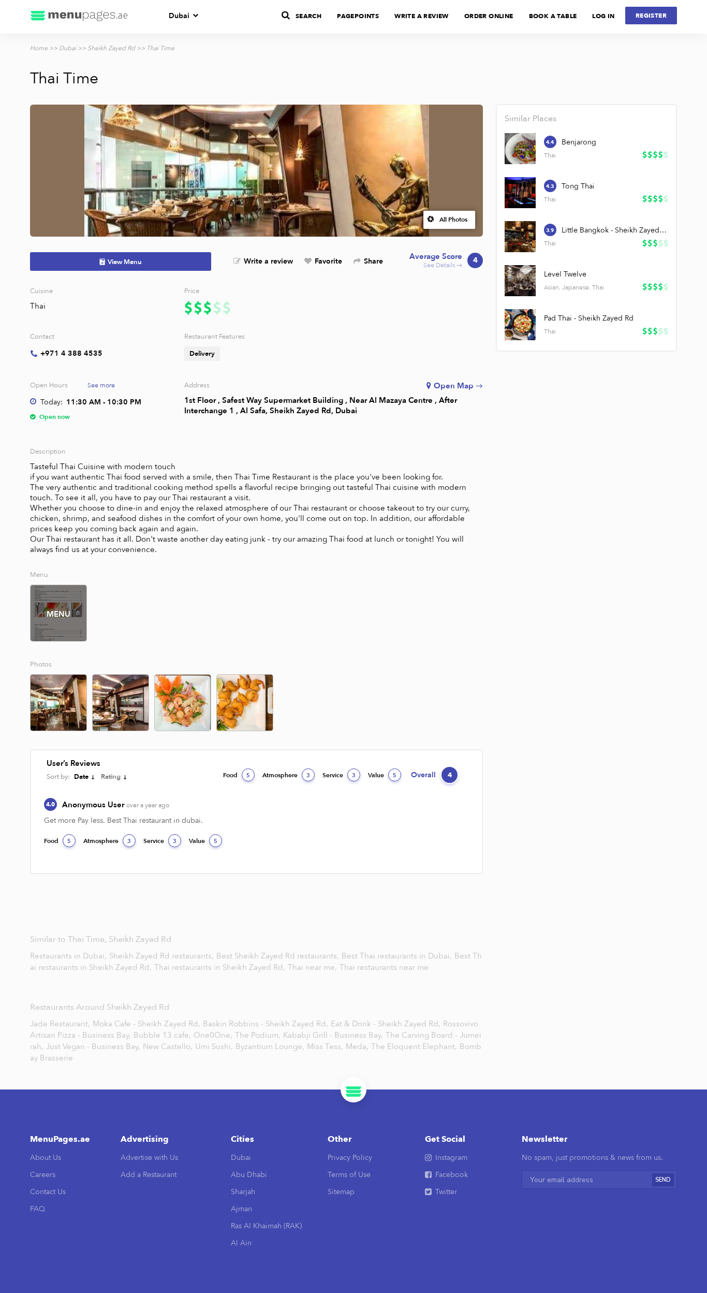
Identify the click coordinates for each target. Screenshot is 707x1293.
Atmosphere (286, 775)
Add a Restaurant (148, 1175)
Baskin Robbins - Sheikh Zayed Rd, (265, 1024)
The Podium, (258, 1035)
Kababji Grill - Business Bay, (333, 1035)
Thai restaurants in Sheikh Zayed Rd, (220, 967)
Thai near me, (313, 967)
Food (236, 775)
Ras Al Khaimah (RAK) (266, 1226)
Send (663, 1180)
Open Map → (458, 386)
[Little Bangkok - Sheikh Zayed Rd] (520, 236)
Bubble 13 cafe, (162, 1035)
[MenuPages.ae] (79, 17)
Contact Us (48, 1192)
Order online (488, 16)
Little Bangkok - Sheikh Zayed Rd (614, 230)
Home (39, 48)
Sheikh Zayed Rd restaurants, (162, 956)
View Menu (125, 262)
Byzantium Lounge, (269, 1046)
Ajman (241, 1209)
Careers (42, 1175)
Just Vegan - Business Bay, (93, 1046)
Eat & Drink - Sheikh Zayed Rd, (385, 1024)
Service (339, 775)
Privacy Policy (350, 1158)
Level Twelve (565, 274)
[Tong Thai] (520, 192)
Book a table (553, 16)
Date (81, 776)
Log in (603, 16)
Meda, (357, 1046)
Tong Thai (578, 186)
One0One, (213, 1035)
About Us (45, 1158)
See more (101, 385)
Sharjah (243, 1192)
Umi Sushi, (214, 1046)
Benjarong (579, 142)
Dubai (179, 16)
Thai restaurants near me (384, 967)
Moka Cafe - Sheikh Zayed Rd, (146, 1024)
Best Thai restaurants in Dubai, (398, 956)
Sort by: (58, 776)
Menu (58, 614)
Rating (111, 776)
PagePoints (358, 16)
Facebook (451, 1175)
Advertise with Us (149, 1158)
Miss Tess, (325, 1046)
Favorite (328, 261)
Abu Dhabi (249, 1175)
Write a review (268, 261)
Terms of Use (349, 1175)
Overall (431, 775)
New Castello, (168, 1046)
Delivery (202, 353)
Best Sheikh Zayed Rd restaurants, (278, 956)
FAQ (37, 1209)
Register (651, 15)
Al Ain (241, 1243)
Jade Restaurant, (60, 1024)
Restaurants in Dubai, (69, 956)
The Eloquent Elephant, (414, 1046)
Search (308, 16)
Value (382, 775)
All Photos (453, 219)
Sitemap (341, 1192)
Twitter (446, 1192)
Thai (38, 306)
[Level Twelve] (520, 280)
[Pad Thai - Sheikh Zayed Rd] (520, 324)
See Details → (443, 260)
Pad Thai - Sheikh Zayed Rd (589, 318)
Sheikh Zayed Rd (111, 48)
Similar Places (530, 118)
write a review (421, 16)
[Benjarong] (520, 148)
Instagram (451, 1158)
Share (373, 261)
